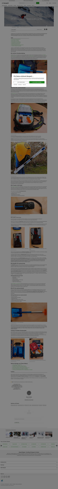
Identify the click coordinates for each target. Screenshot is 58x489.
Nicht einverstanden (21, 82)
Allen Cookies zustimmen (37, 82)
